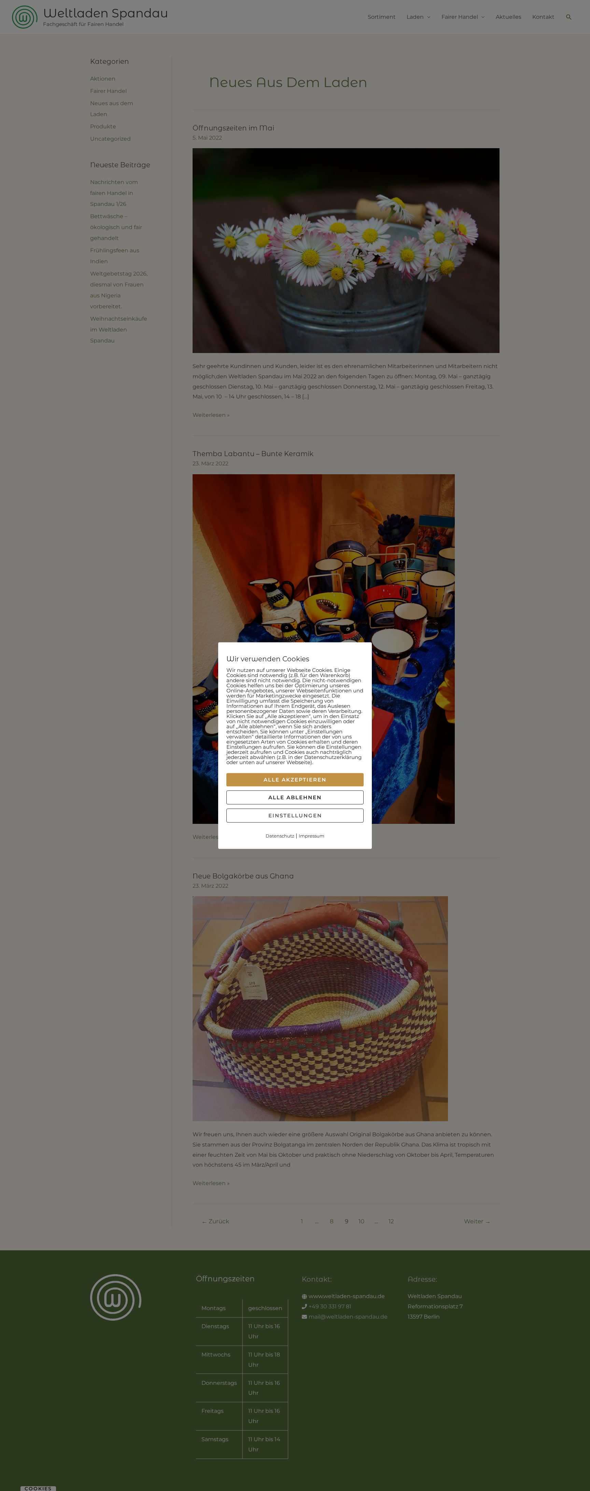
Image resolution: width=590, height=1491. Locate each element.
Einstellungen (295, 815)
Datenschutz (280, 836)
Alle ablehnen (295, 797)
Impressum (311, 836)
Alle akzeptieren (295, 779)
